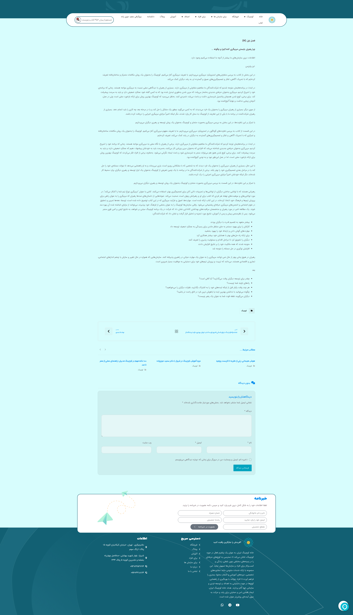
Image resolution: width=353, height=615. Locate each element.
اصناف (187, 16)
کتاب (261, 23)
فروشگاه (235, 16)
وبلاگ (162, 16)
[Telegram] (230, 605)
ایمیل (198, 442)
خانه (261, 16)
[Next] (100, 349)
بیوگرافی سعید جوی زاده (131, 16)
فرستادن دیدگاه (242, 468)
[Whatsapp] (222, 605)
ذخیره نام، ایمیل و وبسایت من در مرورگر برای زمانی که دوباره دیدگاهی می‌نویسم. (211, 459)
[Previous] (105, 349)
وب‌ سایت (146, 442)
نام (250, 442)
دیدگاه (248, 411)
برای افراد (202, 16)
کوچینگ (250, 16)
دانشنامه (150, 16)
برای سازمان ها (220, 16)
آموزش (173, 16)
